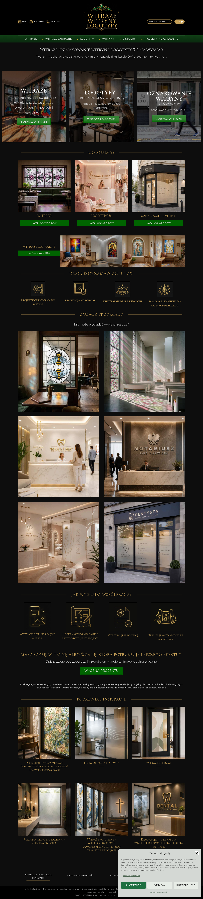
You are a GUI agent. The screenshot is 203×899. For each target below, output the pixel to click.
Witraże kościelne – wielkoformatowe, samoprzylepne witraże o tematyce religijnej (102, 845)
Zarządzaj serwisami (131, 876)
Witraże (31, 38)
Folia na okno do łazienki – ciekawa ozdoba (44, 841)
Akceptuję (133, 885)
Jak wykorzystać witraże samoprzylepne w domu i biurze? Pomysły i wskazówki (44, 766)
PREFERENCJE (185, 885)
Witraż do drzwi (158, 763)
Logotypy (87, 38)
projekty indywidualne (161, 38)
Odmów (159, 885)
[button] (196, 853)
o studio (129, 38)
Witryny (108, 38)
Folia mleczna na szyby (101, 763)
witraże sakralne (58, 38)
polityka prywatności (158, 892)
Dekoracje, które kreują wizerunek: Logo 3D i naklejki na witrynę (158, 843)
